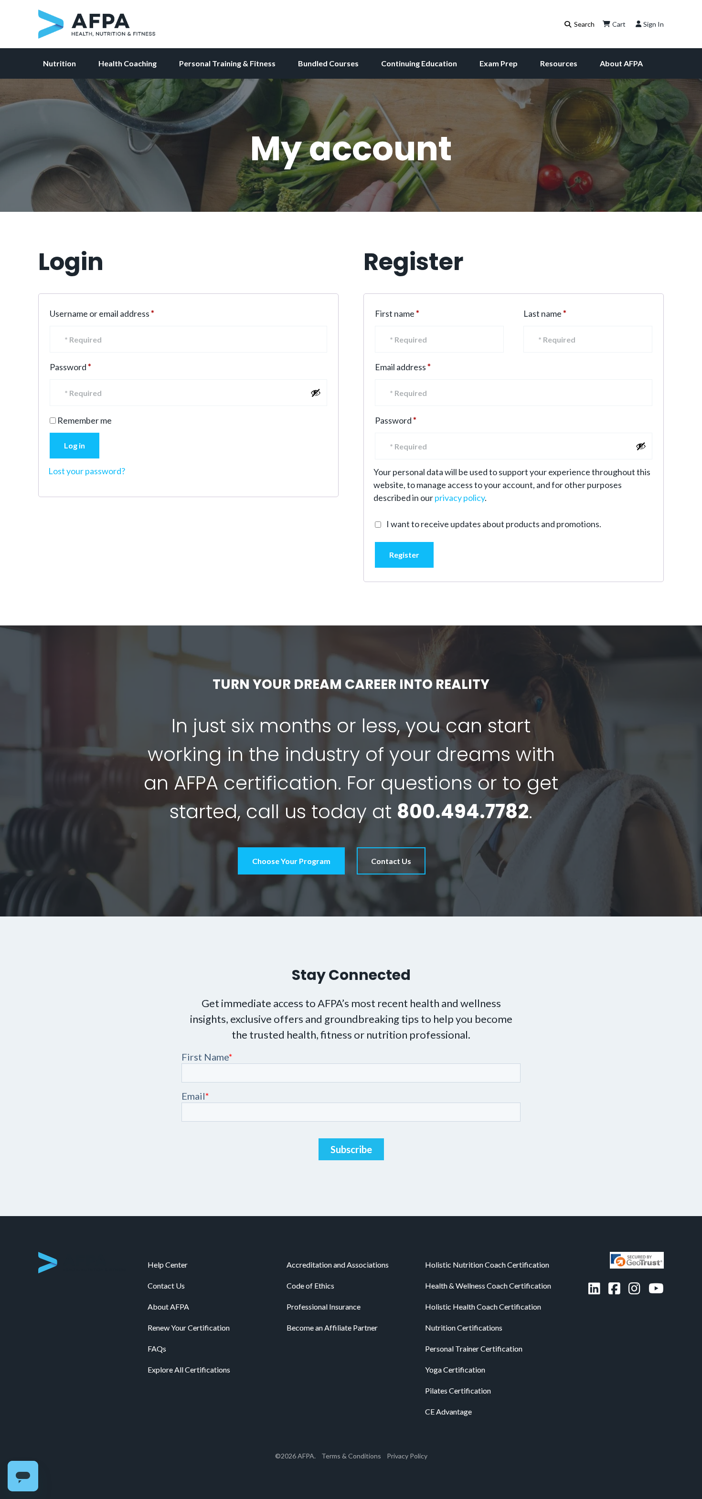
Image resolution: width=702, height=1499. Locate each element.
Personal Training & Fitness (227, 63)
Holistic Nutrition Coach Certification (487, 1264)
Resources (558, 63)
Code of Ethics (310, 1285)
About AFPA (621, 63)
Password (88, 366)
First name (397, 313)
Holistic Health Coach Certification (483, 1306)
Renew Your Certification (189, 1327)
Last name (544, 313)
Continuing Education (419, 63)
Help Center (168, 1264)
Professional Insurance (324, 1306)
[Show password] (315, 392)
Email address (420, 366)
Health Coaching (127, 63)
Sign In (653, 24)
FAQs (157, 1348)
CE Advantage (448, 1411)
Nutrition (59, 63)
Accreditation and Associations (338, 1264)
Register (404, 554)
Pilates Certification (458, 1390)
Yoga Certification (455, 1369)
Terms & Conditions (351, 1456)
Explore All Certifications (189, 1369)
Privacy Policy (407, 1456)
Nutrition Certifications (463, 1327)
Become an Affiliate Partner (332, 1327)
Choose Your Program (291, 860)
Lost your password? (86, 471)
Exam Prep (498, 63)
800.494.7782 (463, 811)
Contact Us (391, 860)
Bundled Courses (328, 63)
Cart (619, 24)
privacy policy (460, 497)
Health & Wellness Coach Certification (488, 1285)
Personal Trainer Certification (473, 1348)
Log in (74, 445)
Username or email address (119, 313)
